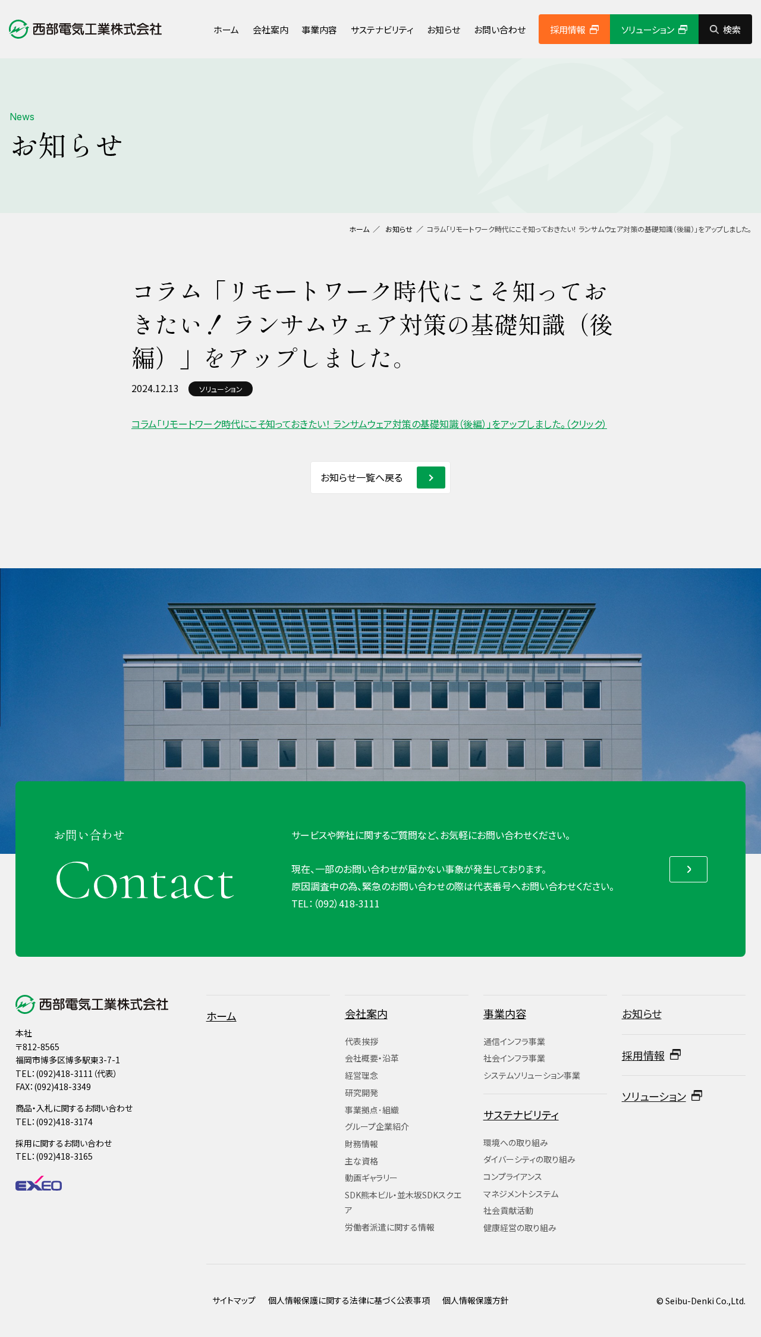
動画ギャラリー (371, 1177)
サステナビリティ (382, 29)
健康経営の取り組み (519, 1227)
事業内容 (319, 29)
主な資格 (361, 1161)
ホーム (226, 29)
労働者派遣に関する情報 (390, 1227)
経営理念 (361, 1075)
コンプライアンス (512, 1176)
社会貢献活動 (508, 1210)
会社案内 (270, 29)
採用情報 (568, 29)
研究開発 (361, 1092)
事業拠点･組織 (372, 1110)
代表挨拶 (361, 1041)
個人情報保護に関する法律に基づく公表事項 (349, 1300)
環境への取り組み (515, 1142)
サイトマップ (234, 1300)
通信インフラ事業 (514, 1041)
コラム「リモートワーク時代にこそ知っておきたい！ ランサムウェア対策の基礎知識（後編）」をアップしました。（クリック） (369, 424)
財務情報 (361, 1144)
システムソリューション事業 (531, 1075)
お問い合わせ (500, 29)
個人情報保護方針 (475, 1300)
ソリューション (647, 29)
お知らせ (443, 29)
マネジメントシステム (520, 1194)
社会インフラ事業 (514, 1058)
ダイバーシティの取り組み (529, 1159)
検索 (732, 29)
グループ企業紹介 (377, 1126)
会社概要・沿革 (372, 1058)
